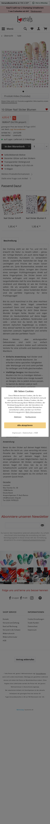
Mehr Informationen (33, 412)
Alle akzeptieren (25, 425)
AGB (36, 433)
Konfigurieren (30, 417)
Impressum (16, 433)
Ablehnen (17, 417)
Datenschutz (27, 433)
